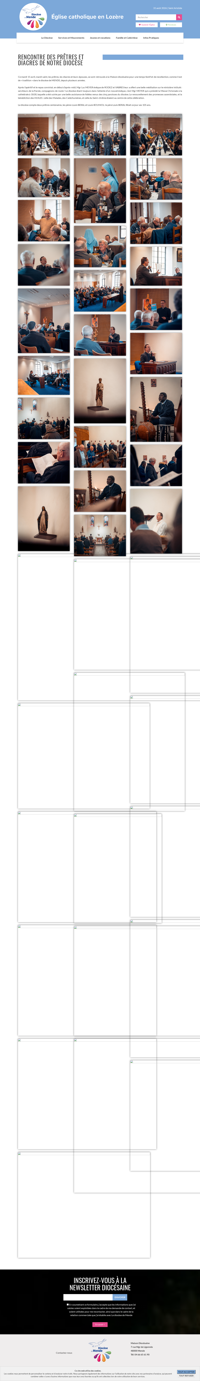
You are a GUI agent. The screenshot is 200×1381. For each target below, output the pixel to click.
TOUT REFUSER (186, 1375)
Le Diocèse (47, 37)
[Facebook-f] (60, 1347)
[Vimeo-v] (68, 1347)
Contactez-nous (64, 1352)
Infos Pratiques (151, 37)
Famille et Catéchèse (127, 37)
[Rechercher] (179, 17)
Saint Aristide (175, 8)
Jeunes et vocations (100, 37)
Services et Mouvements (71, 37)
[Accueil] (38, 38)
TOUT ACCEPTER (186, 1372)
